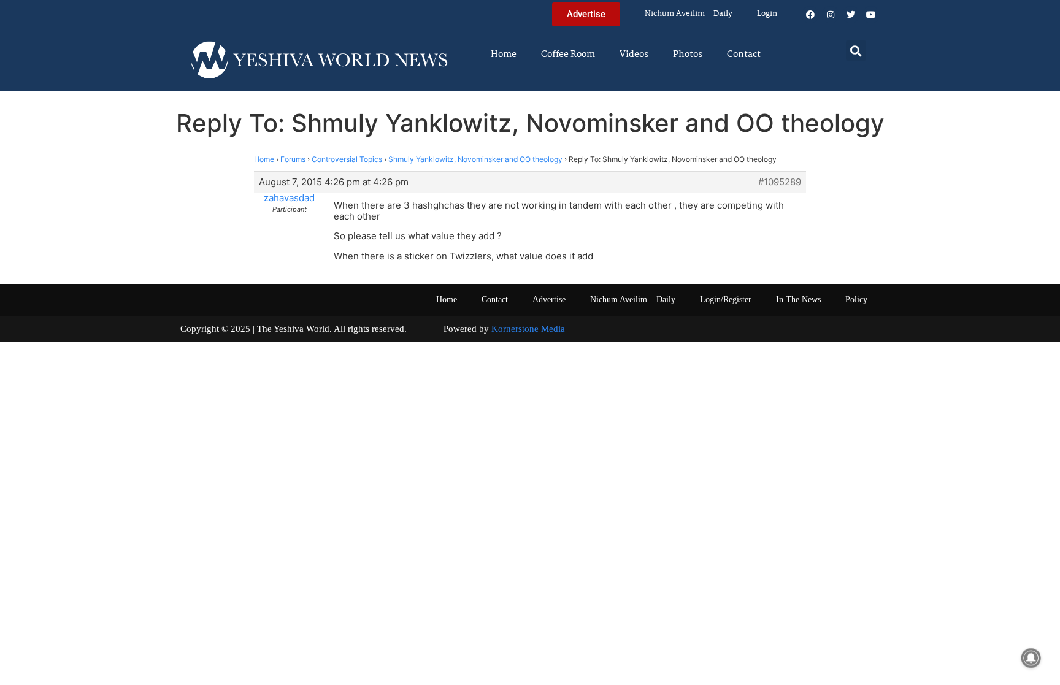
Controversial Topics (347, 159)
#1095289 (779, 182)
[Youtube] (871, 14)
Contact (744, 54)
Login (767, 13)
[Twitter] (850, 14)
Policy (856, 299)
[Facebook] (810, 14)
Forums (292, 159)
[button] (856, 50)
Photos (687, 54)
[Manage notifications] (1031, 658)
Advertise (549, 299)
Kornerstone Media (528, 329)
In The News (798, 299)
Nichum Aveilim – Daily (688, 13)
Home (504, 54)
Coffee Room (568, 54)
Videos (634, 54)
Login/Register (725, 299)
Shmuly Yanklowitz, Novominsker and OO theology (475, 159)
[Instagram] (830, 14)
